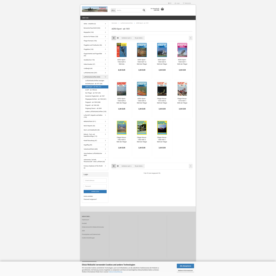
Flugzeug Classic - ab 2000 (93, 108)
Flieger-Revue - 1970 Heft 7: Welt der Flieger (182, 101)
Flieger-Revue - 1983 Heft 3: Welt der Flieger (142, 140)
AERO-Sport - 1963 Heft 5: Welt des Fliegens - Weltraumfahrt (122, 62)
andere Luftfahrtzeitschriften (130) (95, 111)
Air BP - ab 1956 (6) (91, 90)
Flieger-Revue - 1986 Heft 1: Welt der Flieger (162, 140)
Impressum (85, 219)
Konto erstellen (88, 196)
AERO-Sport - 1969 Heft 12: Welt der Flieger (142, 62)
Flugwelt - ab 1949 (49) (92, 105)
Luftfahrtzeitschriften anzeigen (94, 80)
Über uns (85, 18)
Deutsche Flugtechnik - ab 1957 (95, 96)
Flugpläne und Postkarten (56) (93, 45)
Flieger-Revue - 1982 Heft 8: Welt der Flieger (122, 140)
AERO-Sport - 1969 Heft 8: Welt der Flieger (122, 101)
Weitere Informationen (185, 270)
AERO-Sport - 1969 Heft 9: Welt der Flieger (142, 101)
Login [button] (178, 3)
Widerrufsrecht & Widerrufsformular (93, 227)
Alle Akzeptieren (185, 266)
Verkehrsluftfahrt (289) (91, 149)
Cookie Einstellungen (88, 238)
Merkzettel (187, 3)
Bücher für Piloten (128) (91, 36)
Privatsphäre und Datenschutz (91, 234)
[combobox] (126, 38)
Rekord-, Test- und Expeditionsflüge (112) (90, 135)
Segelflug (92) (88, 145)
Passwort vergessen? (90, 199)
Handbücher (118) (89, 60)
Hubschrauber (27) (89, 64)
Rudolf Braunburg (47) (90, 140)
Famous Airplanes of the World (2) (93, 167)
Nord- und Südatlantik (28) (92, 130)
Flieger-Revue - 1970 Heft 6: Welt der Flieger (162, 101)
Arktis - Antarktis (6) (90, 24)
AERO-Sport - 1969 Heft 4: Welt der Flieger (162, 62)
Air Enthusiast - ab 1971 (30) (93, 83)
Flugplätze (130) (88, 49)
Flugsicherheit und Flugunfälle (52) (93, 54)
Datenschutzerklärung (115, 272)
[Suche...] (144, 10)
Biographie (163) (89, 32)
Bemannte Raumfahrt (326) (92, 28)
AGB (83, 231)
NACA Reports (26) (89, 126)
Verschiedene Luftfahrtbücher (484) (93, 154)
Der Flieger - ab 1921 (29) (93, 93)
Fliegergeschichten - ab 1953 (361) (95, 99)
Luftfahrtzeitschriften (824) (92, 77)
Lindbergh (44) (88, 68)
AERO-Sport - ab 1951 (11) (93, 87)
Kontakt (84, 223)
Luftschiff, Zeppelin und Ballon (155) (93, 116)
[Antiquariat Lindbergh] (95, 9)
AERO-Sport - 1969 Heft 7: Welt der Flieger (182, 62)
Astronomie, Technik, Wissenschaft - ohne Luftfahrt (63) (94, 161)
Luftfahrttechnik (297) (90, 73)
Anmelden (95, 191)
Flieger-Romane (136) (90, 41)
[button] (170, 3)
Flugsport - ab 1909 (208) (92, 102)
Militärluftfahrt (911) (90, 121)
